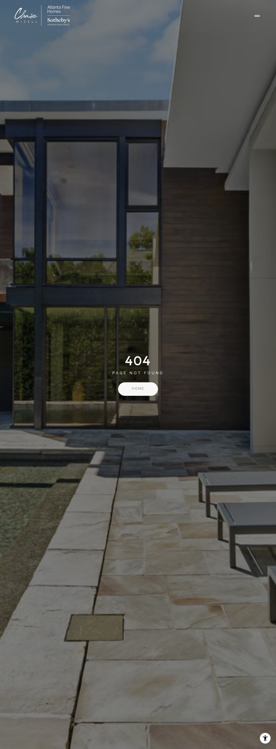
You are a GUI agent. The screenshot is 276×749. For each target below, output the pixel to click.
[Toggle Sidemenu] (257, 16)
